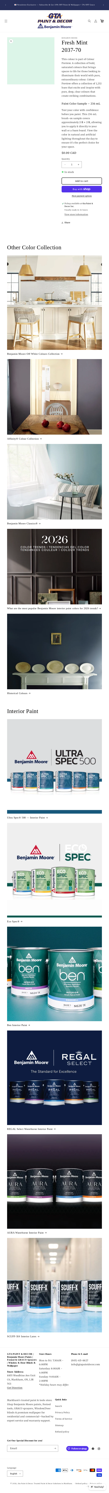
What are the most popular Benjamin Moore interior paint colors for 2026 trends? (52, 608)
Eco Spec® (13, 921)
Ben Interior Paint (17, 1025)
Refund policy (62, 1431)
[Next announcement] (103, 5)
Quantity (66, 159)
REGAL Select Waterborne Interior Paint (30, 1129)
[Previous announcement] (5, 5)
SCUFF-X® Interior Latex (21, 1336)
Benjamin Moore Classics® (22, 523)
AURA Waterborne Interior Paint (25, 1232)
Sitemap (59, 1425)
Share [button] (67, 222)
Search (58, 1406)
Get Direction (15, 1387)
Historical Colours (17, 693)
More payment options (82, 196)
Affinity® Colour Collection (23, 438)
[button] (6, 21)
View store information (76, 214)
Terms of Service (63, 1419)
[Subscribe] (55, 1448)
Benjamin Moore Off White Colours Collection (33, 353)
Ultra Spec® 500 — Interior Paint (26, 817)
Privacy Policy (62, 1412)
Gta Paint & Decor (25, 1484)
